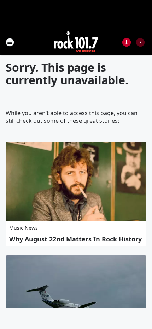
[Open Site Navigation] (10, 42)
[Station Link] (76, 42)
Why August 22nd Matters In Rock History (75, 239)
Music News (23, 228)
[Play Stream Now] (140, 42)
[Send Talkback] (126, 42)
